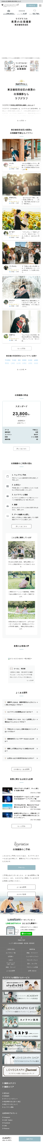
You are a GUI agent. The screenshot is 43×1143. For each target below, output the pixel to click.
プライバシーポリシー (11, 1099)
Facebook (7, 1123)
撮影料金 (32, 949)
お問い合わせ (32, 971)
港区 (19, 360)
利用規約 (6, 1096)
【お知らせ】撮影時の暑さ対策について (11, 1)
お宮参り (11, 956)
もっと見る (30, 680)
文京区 (30, 360)
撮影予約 (29, 1139)
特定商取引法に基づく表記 (12, 1101)
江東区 (13, 363)
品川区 (18, 363)
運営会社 (6, 1093)
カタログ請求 (21, 894)
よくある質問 (21, 887)
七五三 (11, 960)
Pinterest (6, 1128)
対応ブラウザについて (11, 1104)
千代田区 (7, 360)
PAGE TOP (21, 940)
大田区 (30, 363)
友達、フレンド (11, 967)
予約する (32, 5)
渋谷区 (36, 363)
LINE (5, 1125)
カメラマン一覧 (11, 953)
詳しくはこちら (21, 448)
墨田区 (7, 363)
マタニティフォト (32, 960)
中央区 (14, 360)
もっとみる (20, 369)
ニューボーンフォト (32, 956)
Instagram (7, 1117)
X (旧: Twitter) (8, 1120)
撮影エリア (9, 1087)
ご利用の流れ (10, 949)
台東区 (36, 360)
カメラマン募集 (9, 1107)
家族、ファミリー (32, 953)
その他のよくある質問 (22, 769)
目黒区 (24, 363)
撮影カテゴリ (10, 1083)
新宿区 (24, 360)
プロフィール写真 (32, 967)
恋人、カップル (32, 963)
